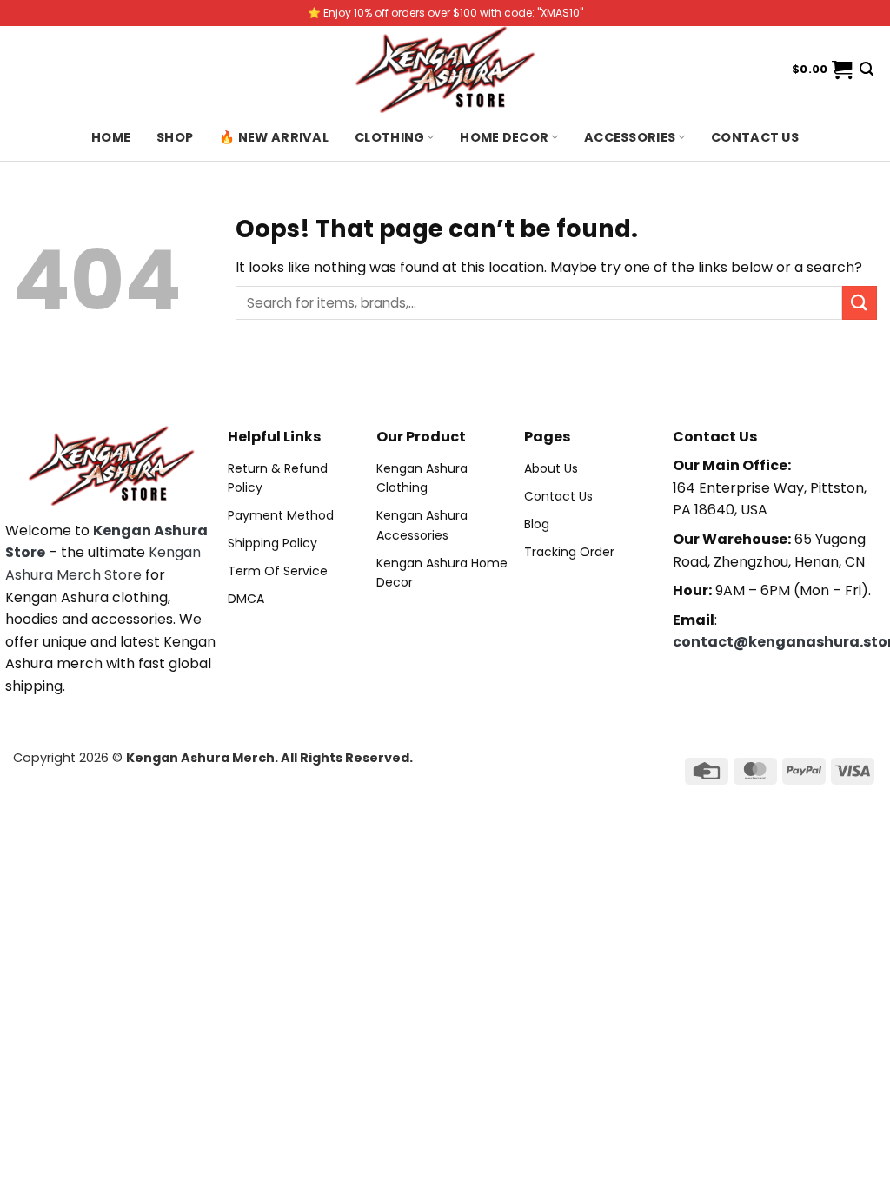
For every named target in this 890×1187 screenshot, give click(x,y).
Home (110, 137)
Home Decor (504, 137)
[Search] (866, 69)
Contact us (755, 137)
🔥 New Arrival (274, 137)
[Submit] (859, 303)
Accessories (629, 137)
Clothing (389, 137)
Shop (174, 137)
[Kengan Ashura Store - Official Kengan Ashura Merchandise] (445, 69)
